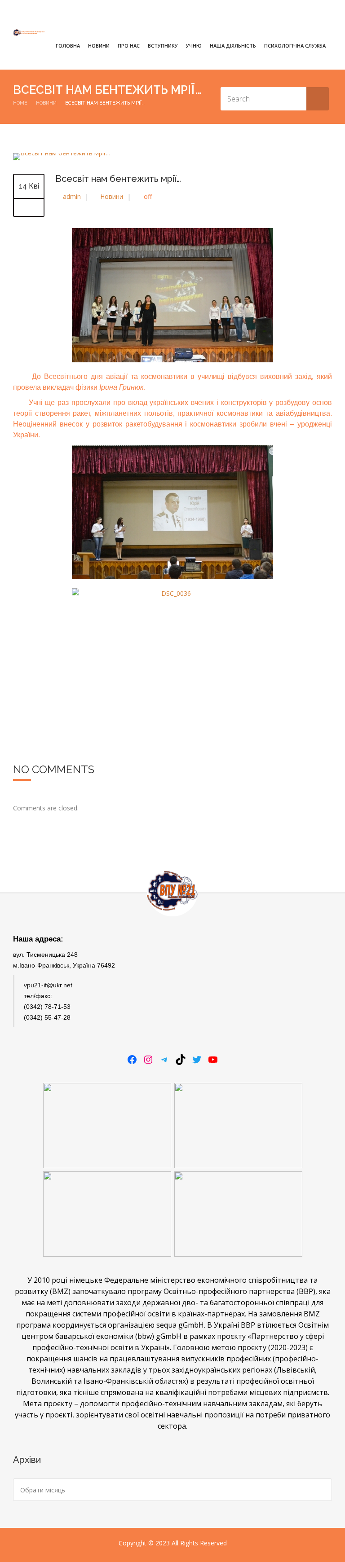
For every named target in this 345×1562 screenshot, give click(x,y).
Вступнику (163, 45)
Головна (68, 45)
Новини (99, 45)
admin (72, 196)
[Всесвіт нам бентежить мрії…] (62, 153)
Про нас (129, 45)
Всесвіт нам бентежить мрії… (118, 178)
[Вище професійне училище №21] (28, 32)
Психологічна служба (295, 45)
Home (20, 103)
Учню (194, 45)
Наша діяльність (233, 45)
